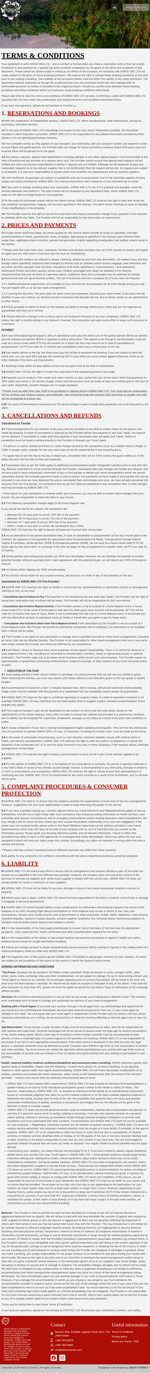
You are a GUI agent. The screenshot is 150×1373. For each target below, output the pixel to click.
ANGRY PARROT (139, 1367)
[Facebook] (54, 1358)
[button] (114, 7)
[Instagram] (62, 1358)
